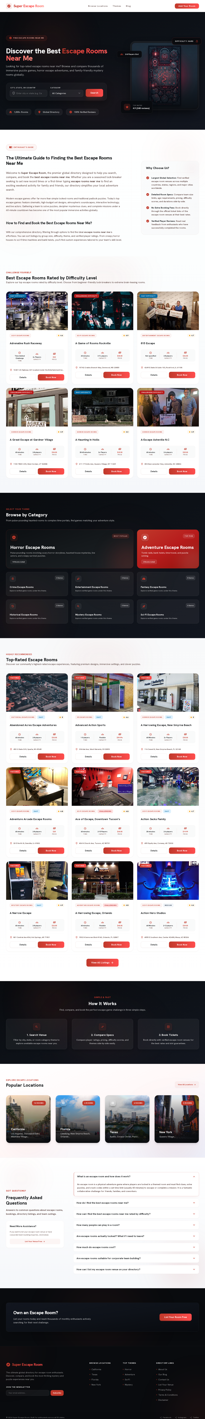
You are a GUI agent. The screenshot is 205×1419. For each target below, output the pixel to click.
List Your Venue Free (35, 1241)
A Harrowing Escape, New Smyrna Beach (166, 725)
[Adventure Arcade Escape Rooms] (37, 786)
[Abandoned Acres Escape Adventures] (37, 692)
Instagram (180, 1417)
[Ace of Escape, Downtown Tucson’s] (102, 786)
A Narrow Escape (20, 913)
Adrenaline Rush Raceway (26, 343)
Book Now (51, 377)
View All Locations (187, 1084)
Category (55, 88)
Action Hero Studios (153, 913)
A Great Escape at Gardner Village (31, 439)
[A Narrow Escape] (37, 880)
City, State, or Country (23, 88)
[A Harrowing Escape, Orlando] (102, 880)
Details (23, 377)
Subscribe (57, 1393)
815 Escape (148, 343)
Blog (128, 6)
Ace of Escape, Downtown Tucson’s (97, 819)
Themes (117, 6)
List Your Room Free (175, 1317)
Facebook (165, 1417)
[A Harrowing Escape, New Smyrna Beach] (168, 692)
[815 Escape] (168, 311)
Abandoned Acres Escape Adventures (33, 725)
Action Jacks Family (153, 819)
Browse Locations (98, 6)
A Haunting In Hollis (87, 439)
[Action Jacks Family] (168, 786)
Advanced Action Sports (90, 725)
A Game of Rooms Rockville (93, 343)
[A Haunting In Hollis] (102, 407)
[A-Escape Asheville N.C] (168, 407)
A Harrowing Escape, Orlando (93, 913)
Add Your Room (186, 6)
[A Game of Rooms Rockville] (102, 311)
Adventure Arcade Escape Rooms (31, 819)
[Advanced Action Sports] (102, 692)
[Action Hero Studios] (168, 880)
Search (94, 92)
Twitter (194, 1417)
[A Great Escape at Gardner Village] (37, 407)
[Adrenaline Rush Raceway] (37, 311)
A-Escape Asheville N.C (155, 439)
